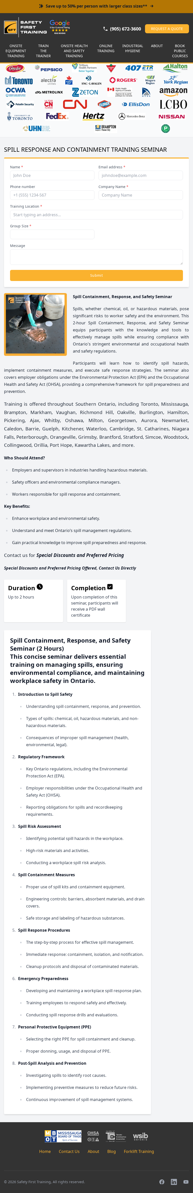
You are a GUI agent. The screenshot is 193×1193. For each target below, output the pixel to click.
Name (16, 167)
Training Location (26, 206)
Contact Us (69, 1151)
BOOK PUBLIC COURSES (180, 50)
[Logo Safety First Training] (25, 27)
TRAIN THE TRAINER (43, 50)
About (93, 1151)
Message (17, 245)
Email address (112, 167)
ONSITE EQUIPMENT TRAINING (16, 50)
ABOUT (157, 45)
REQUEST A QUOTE (167, 28)
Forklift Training (139, 1151)
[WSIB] (140, 1136)
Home (45, 1151)
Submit (96, 275)
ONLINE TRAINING (105, 48)
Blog (111, 1151)
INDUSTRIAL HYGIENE (132, 48)
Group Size (20, 226)
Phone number (22, 186)
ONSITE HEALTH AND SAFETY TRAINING (74, 50)
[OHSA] (93, 1136)
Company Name (113, 186)
